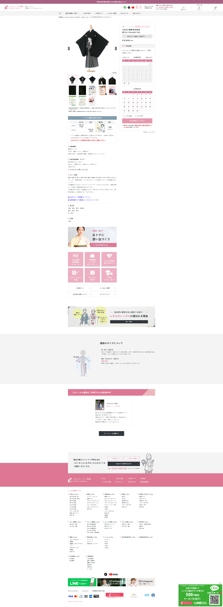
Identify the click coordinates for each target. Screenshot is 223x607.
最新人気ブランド (74, 513)
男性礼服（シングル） (92, 543)
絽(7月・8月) (142, 505)
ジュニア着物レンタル (93, 522)
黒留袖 (71, 541)
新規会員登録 (144, 482)
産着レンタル (125, 494)
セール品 (89, 569)
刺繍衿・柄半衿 (91, 563)
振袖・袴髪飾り (91, 560)
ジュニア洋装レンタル (111, 522)
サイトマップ (85, 590)
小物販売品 (90, 556)
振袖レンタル (91, 494)
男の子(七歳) (73, 502)
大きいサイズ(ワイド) (92, 507)
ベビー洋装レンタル (127, 522)
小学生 (106, 509)
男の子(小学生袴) (91, 526)
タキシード (90, 541)
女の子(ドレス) (108, 528)
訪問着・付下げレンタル (146, 494)
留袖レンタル (73, 537)
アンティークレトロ (92, 496)
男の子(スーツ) (108, 526)
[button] (220, 583)
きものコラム (119, 482)
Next (116, 48)
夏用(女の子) (125, 502)
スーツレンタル (109, 537)
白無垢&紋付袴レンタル (146, 537)
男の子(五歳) (73, 500)
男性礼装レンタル (92, 537)
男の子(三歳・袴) (74, 496)
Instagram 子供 (140, 7)
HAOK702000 (152, 132)
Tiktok (129, 7)
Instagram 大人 (136, 7)
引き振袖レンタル (75, 556)
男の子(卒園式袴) (91, 524)
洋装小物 (89, 567)
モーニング (90, 539)
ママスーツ (107, 539)
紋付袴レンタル (143, 522)
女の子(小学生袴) (91, 530)
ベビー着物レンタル (75, 522)
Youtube (133, 7)
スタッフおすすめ (74, 511)
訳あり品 (72, 515)
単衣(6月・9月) (143, 500)
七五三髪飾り (90, 558)
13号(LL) (107, 548)
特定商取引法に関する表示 (98, 590)
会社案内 (143, 478)
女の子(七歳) (73, 509)
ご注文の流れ (119, 478)
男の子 (123, 496)
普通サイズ (90, 498)
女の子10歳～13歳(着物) (93, 532)
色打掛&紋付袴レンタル (128, 537)
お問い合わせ (132, 482)
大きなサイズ (142, 498)
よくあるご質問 (106, 482)
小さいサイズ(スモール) (93, 500)
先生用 (106, 507)
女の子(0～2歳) (73, 526)
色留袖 (71, 549)
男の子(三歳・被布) (75, 498)
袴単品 (106, 517)
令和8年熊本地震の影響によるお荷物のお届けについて (111, 2)
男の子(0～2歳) (73, 524)
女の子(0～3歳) (126, 526)
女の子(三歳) (73, 505)
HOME (103, 478)
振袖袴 (106, 515)
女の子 (123, 498)
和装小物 (89, 565)
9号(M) (106, 543)
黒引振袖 (72, 560)
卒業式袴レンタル (109, 494)
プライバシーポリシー (73, 590)
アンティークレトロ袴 (110, 505)
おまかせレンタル (74, 547)
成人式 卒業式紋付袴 (145, 524)
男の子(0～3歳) (126, 524)
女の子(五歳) (73, 507)
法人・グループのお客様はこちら (149, 7)
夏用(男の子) (125, 500)
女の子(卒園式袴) (91, 528)
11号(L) (106, 545)
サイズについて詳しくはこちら (78, 169)
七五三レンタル (74, 494)
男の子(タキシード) (109, 524)
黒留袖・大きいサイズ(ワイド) (76, 544)
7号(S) (106, 541)
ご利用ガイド (132, 478)
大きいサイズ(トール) (92, 502)
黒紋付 (141, 526)
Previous (69, 48)
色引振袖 (72, 558)
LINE (124, 7)
